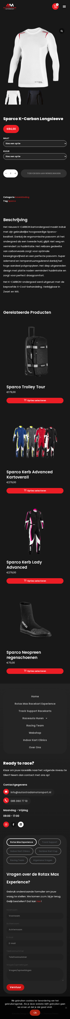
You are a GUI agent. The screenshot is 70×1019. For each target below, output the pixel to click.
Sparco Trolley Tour (26, 387)
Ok (35, 1012)
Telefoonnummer (15, 951)
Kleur (6, 151)
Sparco (12, 201)
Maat (6, 138)
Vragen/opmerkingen (17, 965)
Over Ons (35, 747)
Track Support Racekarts (35, 711)
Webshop (35, 733)
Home (35, 696)
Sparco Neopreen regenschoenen (24, 655)
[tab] (22, 842)
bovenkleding (22, 197)
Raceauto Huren (33, 718)
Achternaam (13, 923)
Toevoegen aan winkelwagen (44, 173)
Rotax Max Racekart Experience (35, 703)
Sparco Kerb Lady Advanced (24, 564)
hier (39, 901)
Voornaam (12, 910)
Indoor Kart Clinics (35, 740)
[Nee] (66, 1007)
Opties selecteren (36, 400)
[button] (64, 6)
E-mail (10, 937)
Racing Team (35, 725)
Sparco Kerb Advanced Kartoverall (30, 474)
